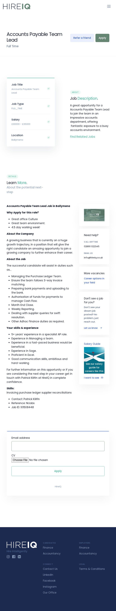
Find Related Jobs (82, 137)
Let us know (91, 328)
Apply (102, 38)
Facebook (49, 580)
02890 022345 (91, 246)
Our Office (49, 592)
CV (13, 455)
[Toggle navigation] (109, 6)
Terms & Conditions (92, 569)
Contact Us (50, 569)
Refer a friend (82, 38)
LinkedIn (48, 575)
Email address (20, 438)
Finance (48, 547)
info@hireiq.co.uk (93, 257)
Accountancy (52, 553)
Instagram (50, 587)
